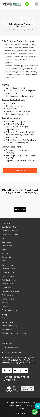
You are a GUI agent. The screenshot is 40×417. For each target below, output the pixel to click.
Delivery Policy (8, 322)
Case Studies (7, 245)
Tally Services (7, 287)
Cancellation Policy (9, 325)
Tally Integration (9, 284)
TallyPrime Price (8, 269)
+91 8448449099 (11, 347)
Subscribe (20, 209)
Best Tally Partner (9, 227)
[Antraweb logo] (12, 4)
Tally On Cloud (8, 276)
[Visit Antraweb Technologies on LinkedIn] (15, 370)
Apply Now (20, 170)
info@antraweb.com (13, 352)
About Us (5, 253)
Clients (4, 249)
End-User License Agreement (14, 333)
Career (4, 261)
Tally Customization (10, 280)
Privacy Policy (20, 413)
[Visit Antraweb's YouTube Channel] (25, 370)
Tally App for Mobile (10, 291)
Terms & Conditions (10, 310)
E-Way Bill (6, 302)
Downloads (6, 242)
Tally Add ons (7, 295)
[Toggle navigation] (36, 3)
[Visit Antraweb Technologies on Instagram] (20, 370)
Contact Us (6, 257)
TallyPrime (6, 306)
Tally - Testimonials (10, 234)
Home (8, 30)
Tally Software (8, 272)
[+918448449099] (27, 4)
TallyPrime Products (10, 230)
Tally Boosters (8, 299)
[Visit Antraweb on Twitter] (9, 370)
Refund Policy (7, 329)
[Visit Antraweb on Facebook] (4, 370)
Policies (5, 318)
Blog (4, 238)
